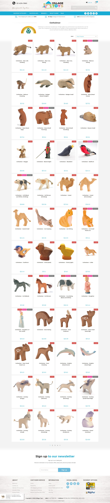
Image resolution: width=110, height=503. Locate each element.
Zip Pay (51, 490)
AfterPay (51, 492)
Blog (50, 483)
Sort (72, 36)
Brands (44, 13)
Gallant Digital (61, 500)
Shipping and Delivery (36, 490)
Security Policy (16, 490)
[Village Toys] (53, 4)
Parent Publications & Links (56, 488)
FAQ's (32, 483)
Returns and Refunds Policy (37, 492)
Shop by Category (19, 13)
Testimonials (52, 485)
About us (14, 483)
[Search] (96, 8)
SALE (62, 13)
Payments (33, 485)
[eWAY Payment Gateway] (90, 485)
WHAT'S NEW (54, 13)
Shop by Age (33, 13)
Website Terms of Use (18, 488)
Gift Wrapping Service (36, 488)
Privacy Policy (15, 492)
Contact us (15, 485)
